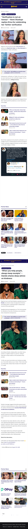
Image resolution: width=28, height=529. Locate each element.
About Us (5, 526)
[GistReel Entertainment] (14, 7)
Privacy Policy (22, 526)
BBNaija (7, 11)
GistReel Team (16, 526)
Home (3, 11)
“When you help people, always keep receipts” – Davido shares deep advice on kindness (17, 111)
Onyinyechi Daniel (5, 27)
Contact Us (10, 526)
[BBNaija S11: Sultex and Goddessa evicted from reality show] (4, 118)
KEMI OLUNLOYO (18, 252)
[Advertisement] (14, 192)
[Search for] (26, 7)
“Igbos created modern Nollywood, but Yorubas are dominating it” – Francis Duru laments (17, 132)
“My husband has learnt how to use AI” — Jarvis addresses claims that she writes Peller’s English (17, 125)
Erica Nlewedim (9, 252)
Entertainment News (11, 14)
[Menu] (1, 7)
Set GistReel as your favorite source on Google (12, 2)
